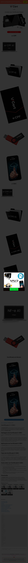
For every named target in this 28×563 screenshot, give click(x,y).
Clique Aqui (14, 289)
